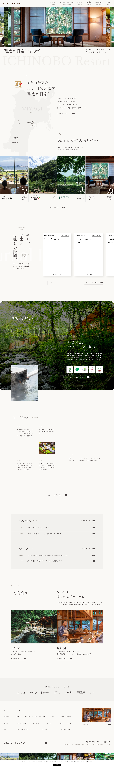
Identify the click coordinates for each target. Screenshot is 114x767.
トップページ (19, 710)
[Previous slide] (3, 44)
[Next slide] (9, 44)
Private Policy (89, 761)
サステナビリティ (36, 723)
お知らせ (69, 723)
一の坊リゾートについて (21, 723)
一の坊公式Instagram (45, 729)
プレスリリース (48, 723)
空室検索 (68, 716)
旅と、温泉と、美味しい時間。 (39, 716)
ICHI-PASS (51, 716)
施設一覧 (27, 716)
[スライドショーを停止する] (6, 44)
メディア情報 (59, 723)
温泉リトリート (19, 716)
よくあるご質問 (60, 716)
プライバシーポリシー (66, 729)
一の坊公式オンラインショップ (23, 729)
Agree (57, 764)
